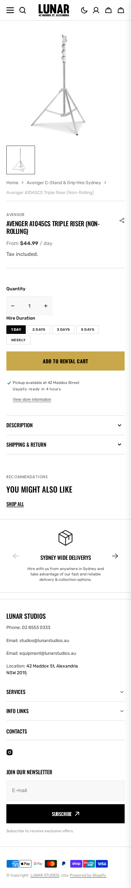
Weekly (18, 340)
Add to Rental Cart (65, 361)
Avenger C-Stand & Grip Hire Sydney (64, 182)
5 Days (87, 330)
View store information (32, 399)
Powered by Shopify (88, 875)
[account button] (96, 10)
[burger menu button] (10, 10)
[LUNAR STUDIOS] (53, 10)
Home (12, 182)
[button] (84, 10)
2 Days (38, 330)
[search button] (22, 10)
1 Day (16, 330)
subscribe (62, 813)
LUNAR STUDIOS (45, 875)
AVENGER (15, 214)
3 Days (63, 330)
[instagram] (10, 752)
